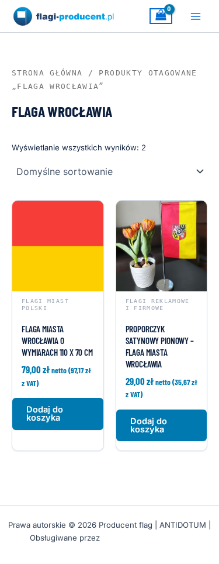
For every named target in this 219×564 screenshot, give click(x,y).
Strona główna (47, 72)
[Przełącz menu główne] (195, 15)
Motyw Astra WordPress (146, 537)
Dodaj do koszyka (44, 414)
